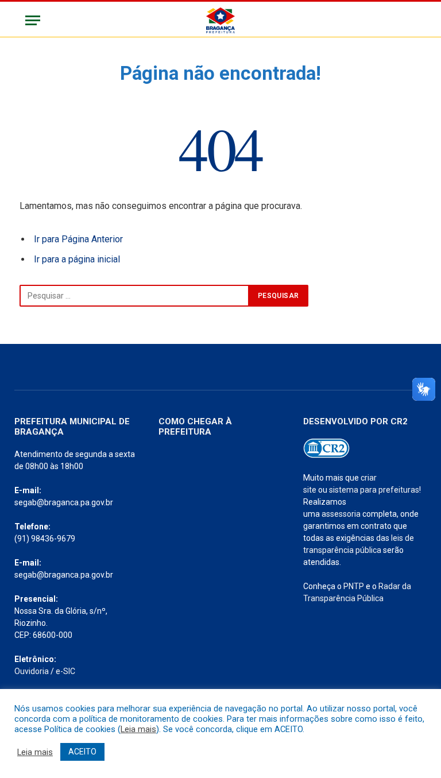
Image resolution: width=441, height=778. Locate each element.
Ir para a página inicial (77, 259)
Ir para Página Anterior (78, 239)
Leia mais (138, 729)
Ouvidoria (31, 671)
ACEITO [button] (82, 751)
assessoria (341, 513)
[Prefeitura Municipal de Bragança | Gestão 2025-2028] (220, 20)
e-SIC (65, 671)
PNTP (353, 586)
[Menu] (32, 20)
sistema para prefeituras (374, 489)
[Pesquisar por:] (134, 296)
